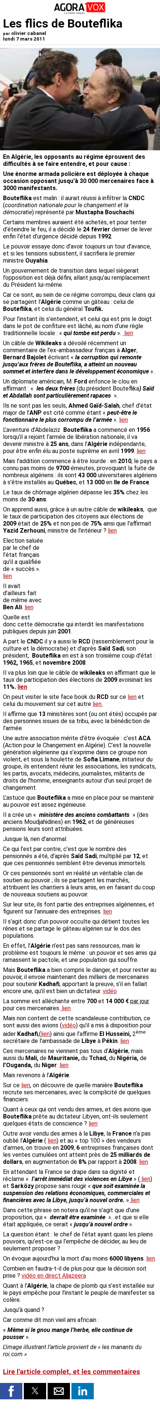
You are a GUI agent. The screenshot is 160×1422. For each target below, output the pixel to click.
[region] (101, 576)
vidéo (110, 991)
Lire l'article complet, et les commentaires (71, 1372)
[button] (11, 1391)
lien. (98, 703)
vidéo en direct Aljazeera (54, 1275)
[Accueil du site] (80, 12)
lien (128, 333)
